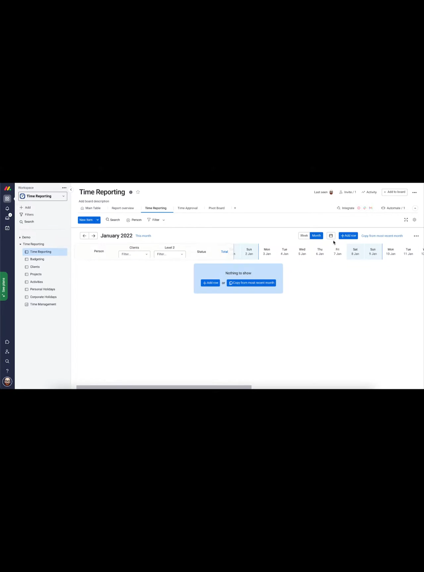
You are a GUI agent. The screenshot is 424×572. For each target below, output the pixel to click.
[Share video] (413, 10)
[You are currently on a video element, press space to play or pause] (212, 286)
